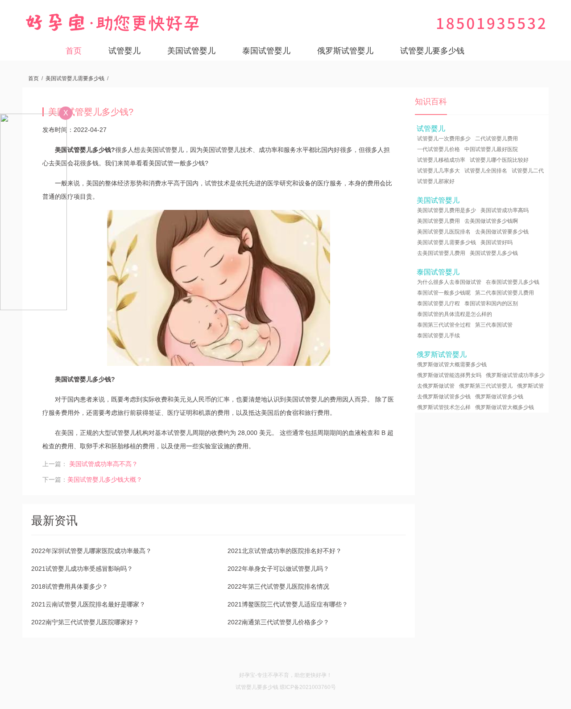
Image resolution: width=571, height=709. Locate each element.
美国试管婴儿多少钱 (494, 253)
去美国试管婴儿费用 (441, 253)
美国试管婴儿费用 (438, 221)
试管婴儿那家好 (436, 181)
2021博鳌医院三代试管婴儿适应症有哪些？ (288, 604)
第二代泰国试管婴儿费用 (504, 293)
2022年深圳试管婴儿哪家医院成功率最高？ (91, 550)
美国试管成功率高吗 (504, 210)
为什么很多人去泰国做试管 (449, 282)
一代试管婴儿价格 (438, 149)
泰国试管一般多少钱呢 (444, 293)
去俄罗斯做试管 (436, 386)
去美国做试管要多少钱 (502, 232)
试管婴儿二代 (528, 171)
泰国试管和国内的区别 (491, 303)
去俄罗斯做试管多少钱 (444, 396)
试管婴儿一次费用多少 (444, 138)
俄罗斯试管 (530, 386)
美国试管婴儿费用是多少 (446, 210)
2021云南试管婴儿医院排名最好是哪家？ (88, 604)
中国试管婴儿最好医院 (491, 149)
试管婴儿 (124, 50)
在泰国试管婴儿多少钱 (512, 282)
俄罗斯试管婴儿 (345, 50)
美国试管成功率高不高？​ (103, 463)
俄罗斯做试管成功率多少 (515, 375)
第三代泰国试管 (494, 325)
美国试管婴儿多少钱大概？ (104, 479)
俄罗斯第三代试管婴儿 (486, 386)
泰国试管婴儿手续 (438, 335)
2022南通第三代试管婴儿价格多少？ (278, 622)
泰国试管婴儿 (266, 50)
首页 (74, 50)
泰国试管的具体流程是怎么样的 (454, 314)
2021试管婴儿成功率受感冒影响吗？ (82, 568)
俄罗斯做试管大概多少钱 (504, 407)
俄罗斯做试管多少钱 (499, 396)
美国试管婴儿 (191, 50)
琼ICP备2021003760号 (308, 687)
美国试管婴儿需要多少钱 (75, 78)
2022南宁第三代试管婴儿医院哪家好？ (85, 622)
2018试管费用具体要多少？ (69, 586)
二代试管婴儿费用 (496, 138)
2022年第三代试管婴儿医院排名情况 (278, 586)
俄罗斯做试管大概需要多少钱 (452, 364)
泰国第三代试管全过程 (444, 325)
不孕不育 (278, 675)
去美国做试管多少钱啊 (491, 221)
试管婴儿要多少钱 (432, 50)
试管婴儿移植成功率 (441, 160)
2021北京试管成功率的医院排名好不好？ (285, 550)
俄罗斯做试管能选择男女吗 (449, 375)
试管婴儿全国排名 (485, 171)
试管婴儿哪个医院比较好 (499, 160)
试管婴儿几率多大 (438, 171)
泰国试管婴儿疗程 (438, 303)
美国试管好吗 (496, 242)
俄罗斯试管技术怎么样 (444, 407)
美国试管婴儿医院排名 (444, 232)
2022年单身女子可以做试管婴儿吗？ (278, 568)
